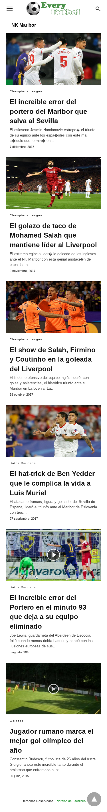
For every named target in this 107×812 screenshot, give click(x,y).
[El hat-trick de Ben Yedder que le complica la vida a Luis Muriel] (53, 431)
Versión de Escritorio (71, 801)
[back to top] (94, 799)
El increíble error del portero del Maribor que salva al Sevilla (48, 111)
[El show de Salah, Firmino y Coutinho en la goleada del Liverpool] (53, 307)
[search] (98, 8)
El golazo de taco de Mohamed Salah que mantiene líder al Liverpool (53, 235)
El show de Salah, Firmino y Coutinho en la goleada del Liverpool (53, 359)
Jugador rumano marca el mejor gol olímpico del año (51, 740)
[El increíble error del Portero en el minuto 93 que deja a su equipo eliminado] (53, 555)
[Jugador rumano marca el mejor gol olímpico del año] (53, 688)
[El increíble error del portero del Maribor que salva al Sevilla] (53, 59)
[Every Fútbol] (53, 8)
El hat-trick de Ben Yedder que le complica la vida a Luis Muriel (52, 483)
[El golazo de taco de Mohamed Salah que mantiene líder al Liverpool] (53, 183)
